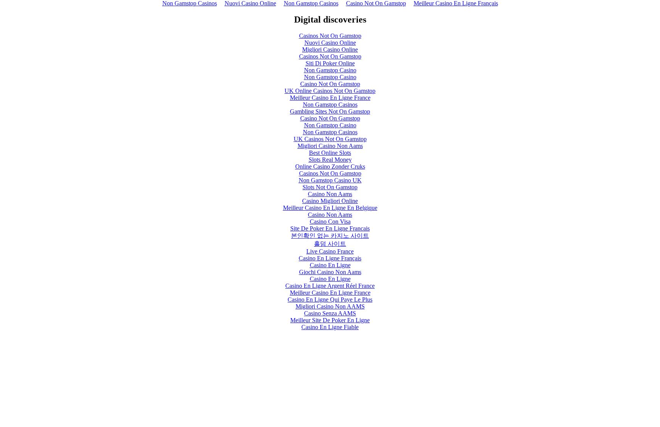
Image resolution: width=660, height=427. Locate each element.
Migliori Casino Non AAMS (330, 306)
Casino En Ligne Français (330, 258)
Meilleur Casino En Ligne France (330, 97)
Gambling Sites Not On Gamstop (330, 111)
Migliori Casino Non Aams (330, 146)
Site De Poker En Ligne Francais (330, 228)
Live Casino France (330, 251)
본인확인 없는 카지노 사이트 (330, 235)
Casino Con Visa (330, 221)
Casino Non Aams (330, 194)
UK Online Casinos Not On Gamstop (330, 91)
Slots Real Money (330, 159)
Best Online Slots (330, 152)
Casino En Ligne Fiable (330, 327)
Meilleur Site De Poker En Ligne (330, 320)
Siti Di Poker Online (330, 63)
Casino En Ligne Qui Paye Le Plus (330, 299)
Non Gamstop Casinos (330, 104)
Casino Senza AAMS (330, 313)
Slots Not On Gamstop (330, 187)
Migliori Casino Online (330, 49)
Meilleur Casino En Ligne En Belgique (330, 208)
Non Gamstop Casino (330, 70)
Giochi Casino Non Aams (330, 272)
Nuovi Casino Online (330, 42)
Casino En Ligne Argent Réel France (330, 286)
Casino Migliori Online (330, 201)
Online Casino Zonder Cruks (330, 166)
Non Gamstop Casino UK (330, 180)
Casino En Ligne (330, 265)
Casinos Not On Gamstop (330, 35)
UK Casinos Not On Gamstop (330, 139)
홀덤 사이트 (330, 243)
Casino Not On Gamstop (330, 84)
